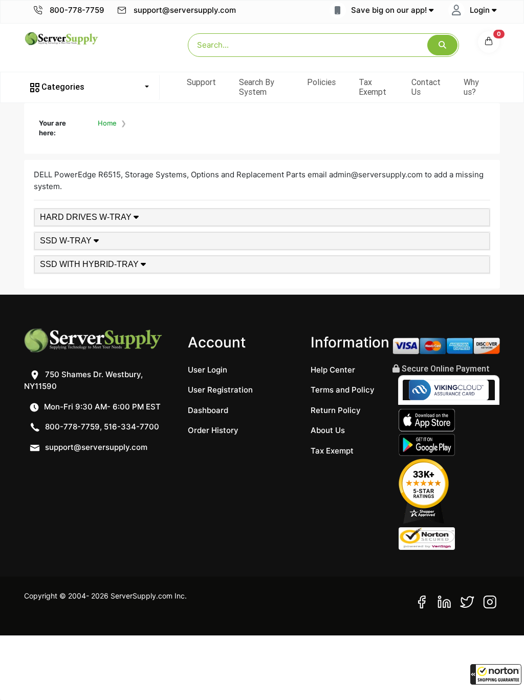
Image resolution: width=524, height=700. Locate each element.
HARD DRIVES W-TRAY (87, 217)
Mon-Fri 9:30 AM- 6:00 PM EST (101, 406)
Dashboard (208, 410)
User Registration (220, 390)
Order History (213, 430)
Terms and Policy (343, 390)
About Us (328, 430)
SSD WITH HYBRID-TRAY (90, 264)
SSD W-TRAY (67, 240)
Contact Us (426, 87)
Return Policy (336, 410)
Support (201, 82)
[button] (495, 674)
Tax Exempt (372, 87)
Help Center (333, 370)
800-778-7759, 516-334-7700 (101, 426)
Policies (321, 82)
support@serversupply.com (185, 10)
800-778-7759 (76, 10)
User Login (207, 370)
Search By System (256, 87)
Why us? (471, 87)
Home (107, 123)
